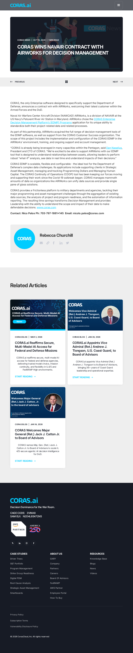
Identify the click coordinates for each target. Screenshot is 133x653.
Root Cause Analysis (20, 583)
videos (93, 573)
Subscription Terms (19, 621)
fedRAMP (55, 583)
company (55, 563)
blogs (93, 563)
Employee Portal (58, 593)
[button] (119, 5)
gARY (53, 559)
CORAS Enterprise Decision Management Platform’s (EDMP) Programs (62, 121)
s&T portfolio (16, 563)
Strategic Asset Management (24, 588)
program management (21, 568)
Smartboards (16, 593)
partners (54, 568)
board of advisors (59, 578)
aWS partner (56, 588)
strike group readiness (22, 573)
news (93, 568)
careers (54, 573)
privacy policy (17, 615)
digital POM (16, 578)
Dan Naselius (114, 147)
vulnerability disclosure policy (24, 626)
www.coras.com (46, 207)
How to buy (56, 598)
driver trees (16, 559)
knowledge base (98, 559)
